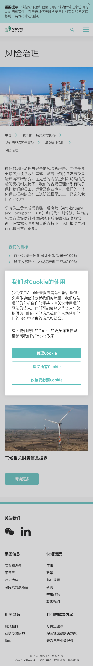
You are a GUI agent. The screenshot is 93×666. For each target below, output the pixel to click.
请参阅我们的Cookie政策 (33, 335)
